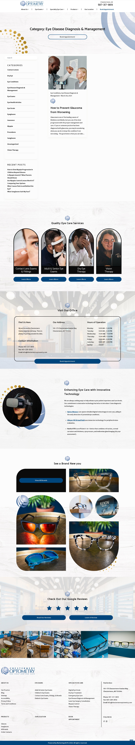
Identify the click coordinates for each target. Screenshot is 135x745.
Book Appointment (107, 9)
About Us (24, 9)
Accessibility (5, 698)
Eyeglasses (11, 114)
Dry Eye (10, 76)
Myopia (10, 126)
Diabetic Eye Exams (41, 698)
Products (74, 9)
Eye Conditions (12, 82)
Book (71, 717)
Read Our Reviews (44, 618)
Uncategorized (12, 144)
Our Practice (5, 690)
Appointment (74, 719)
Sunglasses (11, 138)
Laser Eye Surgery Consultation (79, 701)
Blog (2, 693)
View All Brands (41, 480)
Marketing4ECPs (63, 743)
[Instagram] (106, 721)
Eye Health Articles (14, 102)
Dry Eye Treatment (75, 693)
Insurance (11, 120)
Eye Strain (11, 108)
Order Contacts (6, 732)
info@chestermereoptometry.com (35, 352)
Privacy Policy (6, 701)
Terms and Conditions (8, 704)
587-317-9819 (105, 4)
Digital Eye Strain (74, 690)
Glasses (3, 724)
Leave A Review (91, 618)
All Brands (4, 729)
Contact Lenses (13, 70)
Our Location (89, 9)
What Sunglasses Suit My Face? (18, 192)
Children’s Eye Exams (42, 693)
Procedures (11, 132)
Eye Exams (39, 9)
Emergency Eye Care (76, 695)
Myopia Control (74, 704)
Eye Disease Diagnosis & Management (16, 89)
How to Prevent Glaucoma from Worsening (66, 110)
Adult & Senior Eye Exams (43, 690)
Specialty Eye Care (56, 9)
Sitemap (4, 695)
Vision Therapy (12, 150)
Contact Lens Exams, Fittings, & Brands (48, 695)
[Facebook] (104, 721)
